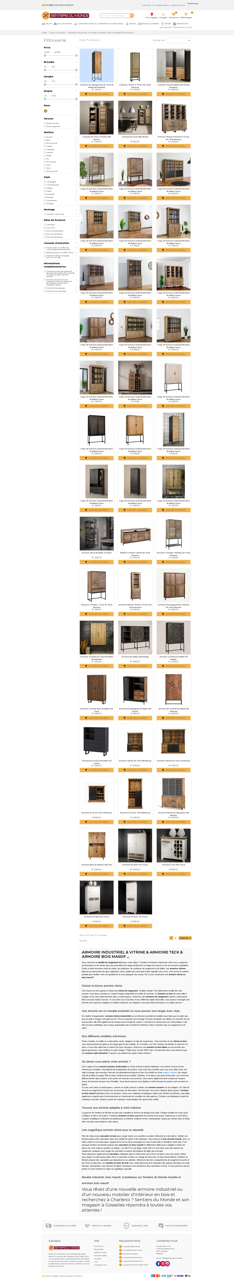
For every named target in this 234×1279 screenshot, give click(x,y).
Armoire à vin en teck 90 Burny (96, 813)
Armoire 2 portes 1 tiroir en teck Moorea (96, 606)
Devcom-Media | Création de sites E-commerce (64, 1276)
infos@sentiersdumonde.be (58, 5)
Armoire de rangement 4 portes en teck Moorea (173, 606)
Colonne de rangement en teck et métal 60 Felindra (96, 86)
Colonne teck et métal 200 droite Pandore (174, 86)
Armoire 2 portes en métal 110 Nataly (174, 658)
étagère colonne (170, 1072)
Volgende (185, 938)
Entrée (167, 24)
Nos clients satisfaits (130, 1254)
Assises (132, 24)
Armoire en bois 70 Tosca (135, 917)
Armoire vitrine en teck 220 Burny (173, 761)
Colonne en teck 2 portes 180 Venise (97, 138)
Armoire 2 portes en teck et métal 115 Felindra (96, 658)
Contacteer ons (178, 5)
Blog (189, 27)
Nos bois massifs (100, 1255)
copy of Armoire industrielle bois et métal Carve (96, 190)
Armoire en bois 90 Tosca (96, 917)
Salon (49, 24)
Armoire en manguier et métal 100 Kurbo (135, 710)
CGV (96, 1262)
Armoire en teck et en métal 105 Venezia (173, 710)
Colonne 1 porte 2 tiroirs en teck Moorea (135, 86)
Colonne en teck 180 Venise (135, 137)
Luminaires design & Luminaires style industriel (100, 24)
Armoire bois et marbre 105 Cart (97, 865)
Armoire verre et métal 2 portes (97, 553)
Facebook (158, 1263)
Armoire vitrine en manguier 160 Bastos (173, 814)
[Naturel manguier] (45, 111)
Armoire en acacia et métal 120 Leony (96, 762)
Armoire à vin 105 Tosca (173, 865)
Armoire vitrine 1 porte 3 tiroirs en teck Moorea (135, 606)
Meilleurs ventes (100, 1252)
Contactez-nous (100, 1265)
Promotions (179, 27)
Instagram (167, 1263)
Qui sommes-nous (161, 5)
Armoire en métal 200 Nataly (135, 657)
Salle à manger (64, 24)
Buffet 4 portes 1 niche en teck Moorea (135, 554)
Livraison (146, 5)
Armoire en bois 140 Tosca (135, 865)
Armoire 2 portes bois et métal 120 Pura (96, 710)
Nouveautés (165, 27)
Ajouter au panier (97, 94)
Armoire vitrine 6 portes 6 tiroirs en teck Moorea (173, 138)
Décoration (182, 24)
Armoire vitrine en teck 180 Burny (135, 761)
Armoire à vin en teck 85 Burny (135, 813)
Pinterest (163, 1263)
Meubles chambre (150, 24)
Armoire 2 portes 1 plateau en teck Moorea (173, 554)
